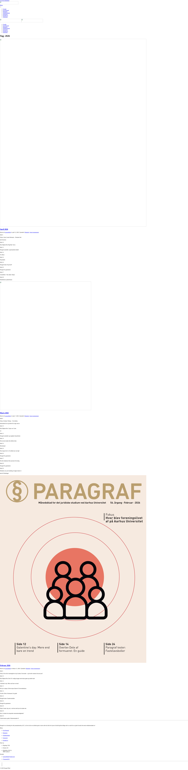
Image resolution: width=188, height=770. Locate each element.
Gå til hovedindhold (4, 0)
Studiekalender (6, 13)
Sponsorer (5, 14)
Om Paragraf (6, 10)
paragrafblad (8, 232)
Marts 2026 (4, 413)
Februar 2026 (5, 665)
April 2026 (4, 229)
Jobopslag (5, 17)
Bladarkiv (5, 11)
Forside (4, 9)
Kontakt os (5, 15)
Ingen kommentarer (34, 232)
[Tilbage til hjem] (9, 4)
